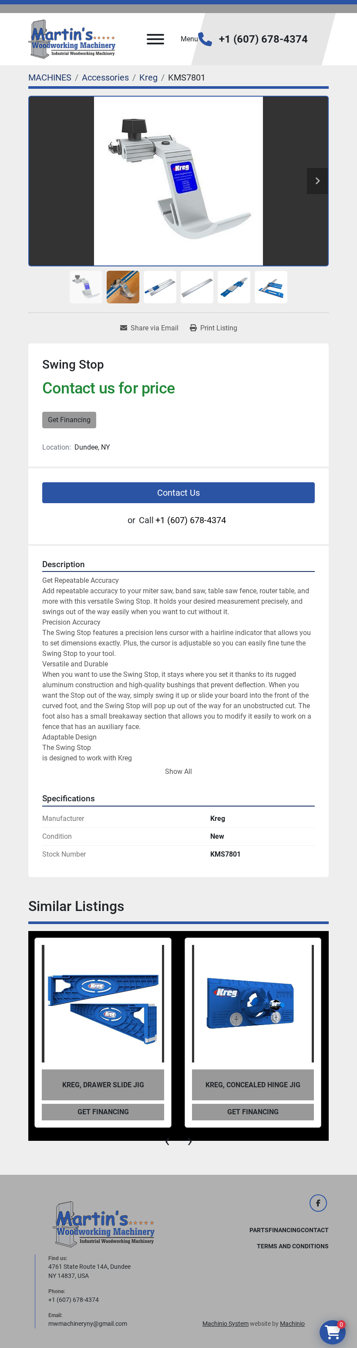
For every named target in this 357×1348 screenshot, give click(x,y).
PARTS (259, 1230)
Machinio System (225, 1323)
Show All (178, 771)
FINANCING (285, 1230)
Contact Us (178, 492)
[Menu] (155, 39)
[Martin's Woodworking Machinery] (104, 1223)
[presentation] (167, 1141)
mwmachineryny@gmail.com (87, 1323)
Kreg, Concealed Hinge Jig (102, 1085)
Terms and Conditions (293, 1246)
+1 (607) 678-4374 (263, 39)
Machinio (292, 1323)
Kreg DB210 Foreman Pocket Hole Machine (253, 1084)
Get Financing (69, 420)
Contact (315, 1230)
